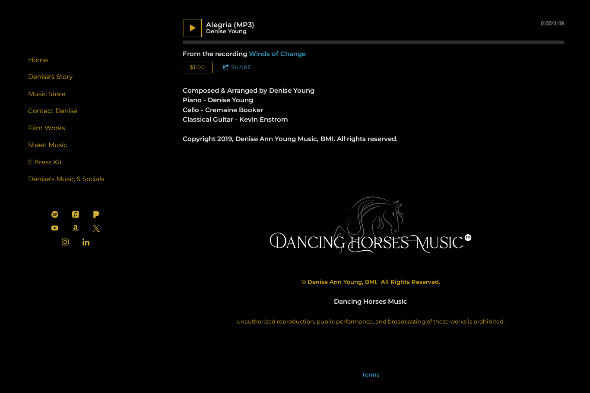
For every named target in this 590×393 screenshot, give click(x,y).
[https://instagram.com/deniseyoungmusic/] (65, 242)
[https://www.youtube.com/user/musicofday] (54, 228)
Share (241, 67)
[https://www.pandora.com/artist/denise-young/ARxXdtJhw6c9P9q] (96, 214)
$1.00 (197, 67)
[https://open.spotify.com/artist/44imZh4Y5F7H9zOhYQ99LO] (54, 214)
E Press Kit (45, 162)
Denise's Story (50, 76)
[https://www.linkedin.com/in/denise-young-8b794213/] (85, 242)
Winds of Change (277, 54)
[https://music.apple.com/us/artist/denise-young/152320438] (75, 214)
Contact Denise (52, 111)
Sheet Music (47, 145)
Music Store (46, 94)
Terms (371, 374)
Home (38, 60)
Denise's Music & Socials (66, 179)
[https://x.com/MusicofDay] (96, 228)
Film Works (46, 128)
